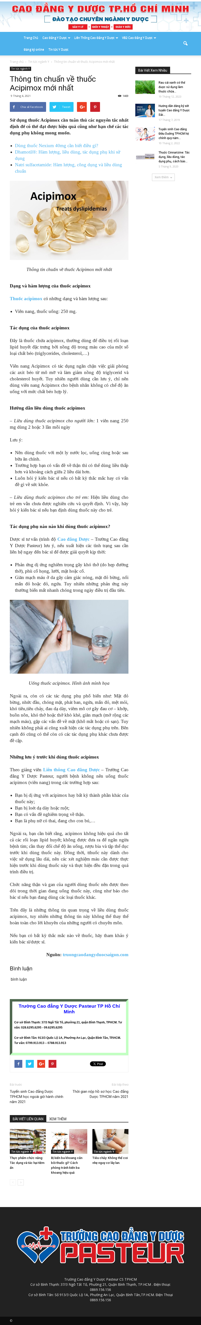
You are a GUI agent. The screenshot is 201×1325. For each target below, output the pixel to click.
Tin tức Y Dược (58, 49)
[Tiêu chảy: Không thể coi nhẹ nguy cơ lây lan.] (110, 1141)
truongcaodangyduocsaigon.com (95, 954)
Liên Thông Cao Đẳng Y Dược (94, 38)
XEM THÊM (57, 1119)
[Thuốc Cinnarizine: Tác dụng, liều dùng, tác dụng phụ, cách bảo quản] (145, 157)
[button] (185, 44)
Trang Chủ (31, 38)
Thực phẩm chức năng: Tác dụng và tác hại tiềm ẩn (27, 1163)
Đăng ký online (34, 49)
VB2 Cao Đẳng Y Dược (137, 38)
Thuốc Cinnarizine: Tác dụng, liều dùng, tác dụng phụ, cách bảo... (174, 157)
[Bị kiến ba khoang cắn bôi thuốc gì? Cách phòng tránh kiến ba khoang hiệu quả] (69, 1141)
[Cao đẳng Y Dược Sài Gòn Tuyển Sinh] (100, 16)
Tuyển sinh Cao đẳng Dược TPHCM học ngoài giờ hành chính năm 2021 (36, 1096)
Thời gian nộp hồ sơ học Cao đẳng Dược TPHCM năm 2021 (100, 1094)
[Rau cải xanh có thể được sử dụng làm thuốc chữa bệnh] (145, 87)
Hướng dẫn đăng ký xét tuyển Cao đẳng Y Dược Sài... (174, 110)
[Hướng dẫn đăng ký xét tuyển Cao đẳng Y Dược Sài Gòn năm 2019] (145, 110)
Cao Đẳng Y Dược (54, 38)
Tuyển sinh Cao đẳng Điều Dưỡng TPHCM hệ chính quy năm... (174, 134)
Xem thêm (162, 177)
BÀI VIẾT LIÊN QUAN (28, 1119)
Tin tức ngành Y (20, 68)
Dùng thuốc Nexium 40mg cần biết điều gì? (56, 145)
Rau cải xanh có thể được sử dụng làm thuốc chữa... (172, 87)
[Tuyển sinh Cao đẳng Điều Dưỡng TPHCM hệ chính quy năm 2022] (145, 134)
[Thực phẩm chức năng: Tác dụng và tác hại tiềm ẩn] (28, 1141)
